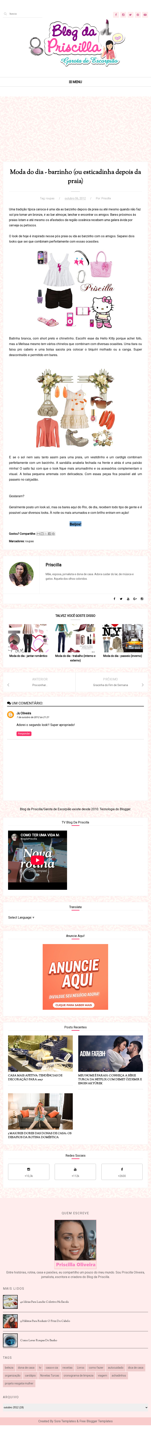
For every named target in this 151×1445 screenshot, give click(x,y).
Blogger (125, 809)
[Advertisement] (75, 134)
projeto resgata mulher (19, 1383)
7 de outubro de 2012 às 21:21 (33, 717)
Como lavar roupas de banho (38, 1341)
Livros (80, 1367)
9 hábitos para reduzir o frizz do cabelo (45, 1321)
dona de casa (26, 1367)
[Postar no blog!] (42, 534)
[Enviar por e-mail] (38, 534)
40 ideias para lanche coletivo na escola (44, 1302)
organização (12, 1375)
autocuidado (115, 1367)
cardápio (30, 1375)
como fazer (96, 1367)
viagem (102, 1375)
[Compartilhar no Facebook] (50, 534)
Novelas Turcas (49, 1375)
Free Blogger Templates (96, 1421)
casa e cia (52, 1367)
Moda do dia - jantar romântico (28, 655)
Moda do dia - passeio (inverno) (122, 655)
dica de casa (135, 1367)
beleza (9, 1367)
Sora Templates (65, 1421)
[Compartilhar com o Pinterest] (53, 534)
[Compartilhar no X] (46, 534)
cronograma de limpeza (78, 1375)
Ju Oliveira (24, 713)
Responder (24, 733)
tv (40, 1367)
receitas (68, 1367)
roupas (50, 198)
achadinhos (119, 1375)
